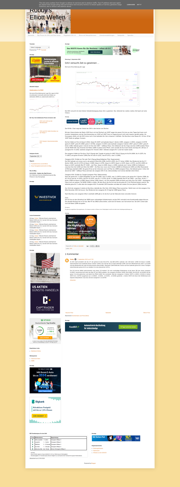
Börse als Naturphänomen (87, 35)
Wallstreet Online (36, 351)
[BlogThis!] (93, 246)
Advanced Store (35, 358)
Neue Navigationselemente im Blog (41, 166)
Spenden (130, 35)
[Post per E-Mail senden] (87, 246)
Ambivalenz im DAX (36, 90)
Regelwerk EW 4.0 (70, 35)
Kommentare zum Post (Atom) (80, 315)
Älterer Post (146, 312)
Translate (43, 50)
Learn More (131, 4)
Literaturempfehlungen (106, 35)
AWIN (32, 361)
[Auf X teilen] (95, 246)
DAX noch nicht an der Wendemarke (46, 121)
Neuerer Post (69, 312)
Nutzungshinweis (98, 448)
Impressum (96, 450)
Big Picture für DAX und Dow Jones (49, 35)
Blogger (93, 463)
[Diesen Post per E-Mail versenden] (91, 246)
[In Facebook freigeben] (97, 246)
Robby (72, 259)
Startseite (31, 35)
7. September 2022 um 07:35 (85, 259)
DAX (71, 248)
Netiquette (121, 35)
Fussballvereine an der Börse (39, 164)
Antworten (73, 280)
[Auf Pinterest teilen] (99, 246)
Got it (139, 4)
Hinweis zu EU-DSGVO (99, 452)
